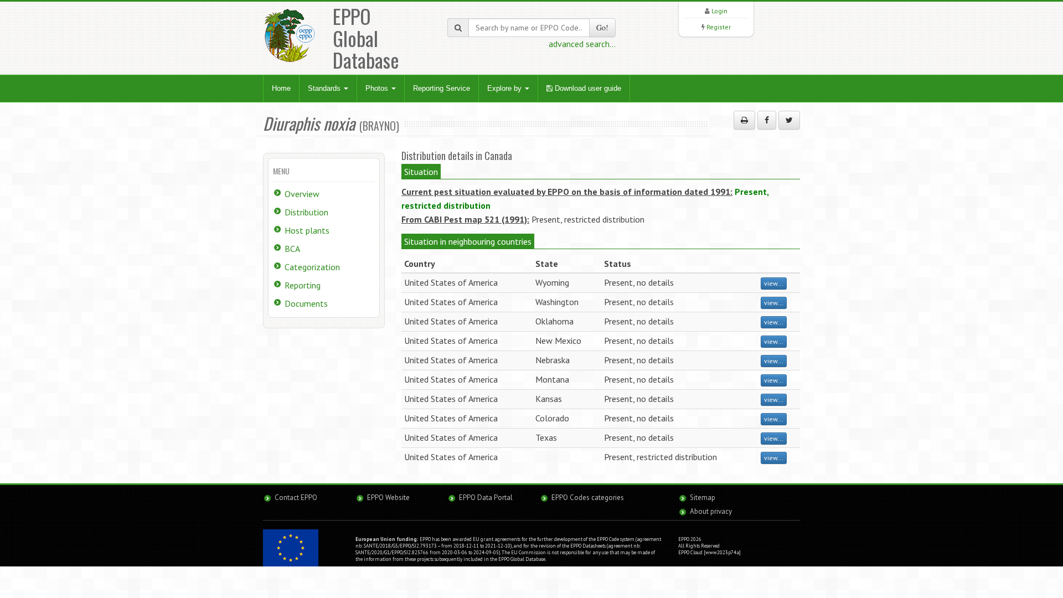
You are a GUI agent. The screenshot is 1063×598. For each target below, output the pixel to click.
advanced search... (582, 43)
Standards (325, 88)
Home (281, 88)
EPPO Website (388, 497)
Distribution (306, 212)
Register (718, 27)
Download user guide (587, 88)
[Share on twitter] (789, 120)
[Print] (744, 120)
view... (773, 283)
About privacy (711, 511)
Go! (602, 27)
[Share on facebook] (766, 120)
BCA (292, 248)
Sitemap (702, 497)
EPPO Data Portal (486, 497)
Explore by (505, 88)
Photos (377, 88)
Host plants (307, 230)
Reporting (303, 285)
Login (719, 11)
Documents (306, 303)
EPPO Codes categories (587, 497)
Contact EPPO (296, 497)
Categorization (312, 266)
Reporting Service (441, 88)
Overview (302, 193)
